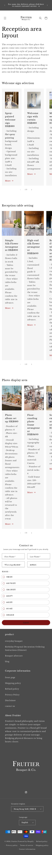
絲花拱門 (9, 596)
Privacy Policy (12, 695)
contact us (10, 706)
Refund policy (12, 689)
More (8, 181)
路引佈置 (9, 609)
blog (7, 661)
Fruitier (14, 841)
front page (10, 677)
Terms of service (26, 845)
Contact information (27, 849)
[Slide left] (20, 189)
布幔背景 (9, 577)
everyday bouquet (14, 641)
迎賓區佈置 (10, 615)
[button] (5, 18)
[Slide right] (31, 189)
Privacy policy (12, 845)
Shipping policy (13, 683)
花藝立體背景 (11, 589)
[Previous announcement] (4, 5)
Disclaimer (10, 700)
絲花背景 (9, 602)
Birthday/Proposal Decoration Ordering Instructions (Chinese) (24, 648)
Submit (26, 623)
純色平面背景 (11, 583)
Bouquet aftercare (14, 656)
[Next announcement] (47, 5)
